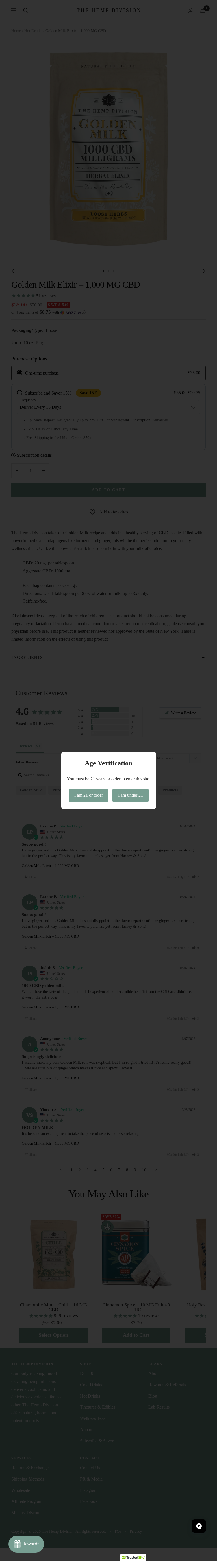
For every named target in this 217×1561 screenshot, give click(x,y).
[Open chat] (199, 1526)
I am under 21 (130, 795)
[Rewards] (26, 1544)
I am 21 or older (88, 795)
